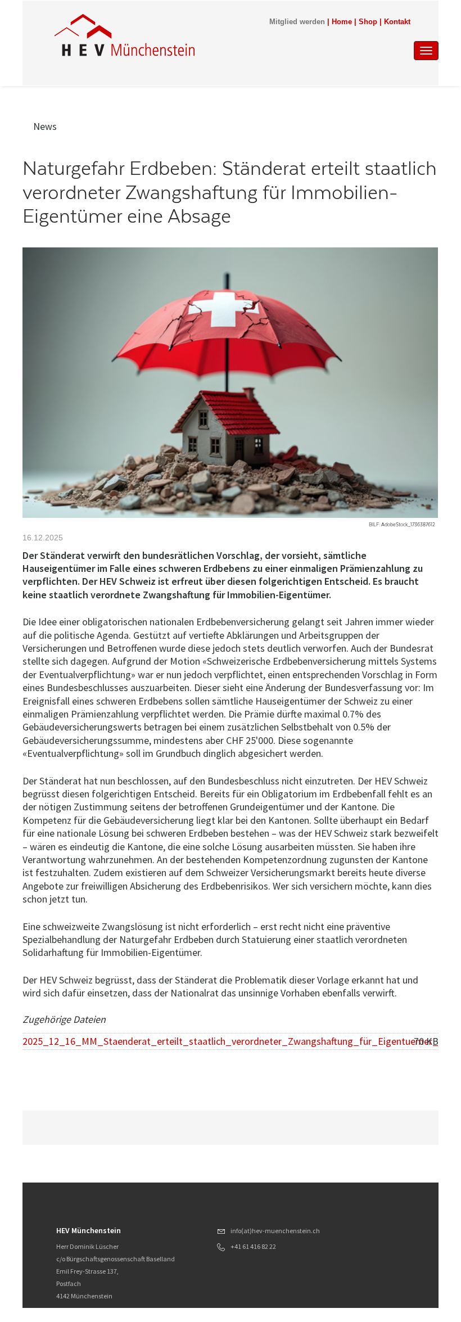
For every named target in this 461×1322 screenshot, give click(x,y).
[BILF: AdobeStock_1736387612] (230, 382)
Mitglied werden (297, 22)
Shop (368, 22)
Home (342, 22)
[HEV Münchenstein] (174, 35)
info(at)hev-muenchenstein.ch (275, 1230)
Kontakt (397, 22)
